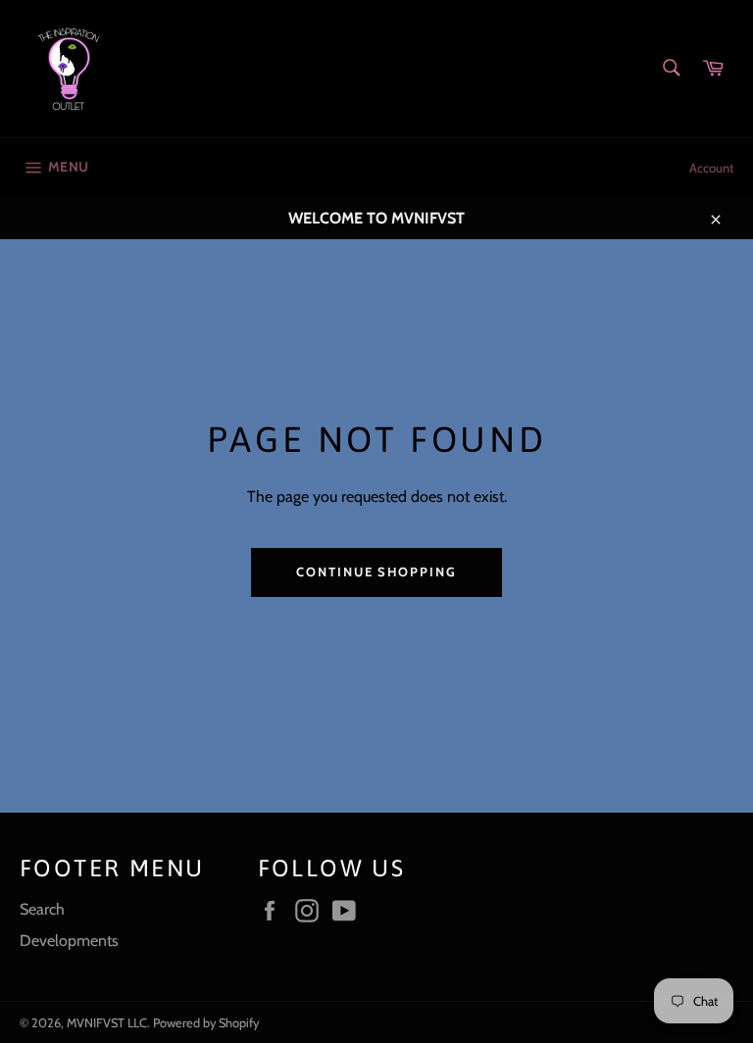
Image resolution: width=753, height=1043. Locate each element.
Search (42, 909)
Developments (69, 940)
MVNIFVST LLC (107, 1023)
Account (711, 167)
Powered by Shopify (206, 1023)
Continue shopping (376, 571)
